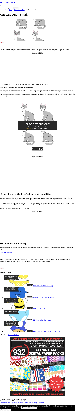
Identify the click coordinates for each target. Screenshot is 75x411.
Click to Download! (6, 253)
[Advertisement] (37, 44)
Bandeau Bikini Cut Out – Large (43, 286)
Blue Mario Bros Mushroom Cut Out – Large (47, 331)
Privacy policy (32, 408)
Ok (22, 408)
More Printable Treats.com (8, 2)
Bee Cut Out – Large (39, 308)
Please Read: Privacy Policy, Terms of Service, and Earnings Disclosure (22, 402)
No (26, 408)
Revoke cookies (5, 410)
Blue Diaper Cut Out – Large (42, 320)
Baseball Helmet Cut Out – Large (43, 297)
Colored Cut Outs (13, 335)
